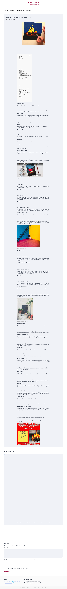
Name (5, 559)
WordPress (45, 587)
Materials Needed (21, 56)
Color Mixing (20, 68)
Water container (22, 61)
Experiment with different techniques (25, 98)
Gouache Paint (8, 15)
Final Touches (20, 93)
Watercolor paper (22, 59)
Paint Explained (34, 3)
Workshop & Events (21, 10)
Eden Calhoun (8, 19)
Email (35, 559)
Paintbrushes (21, 58)
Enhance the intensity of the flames (24, 88)
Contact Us (28, 10)
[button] (30, 55)
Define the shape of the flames (24, 77)
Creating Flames (21, 76)
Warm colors (21, 69)
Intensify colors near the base (24, 79)
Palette (21, 60)
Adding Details (21, 89)
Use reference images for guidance (24, 99)
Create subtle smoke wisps (23, 87)
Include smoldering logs (23, 91)
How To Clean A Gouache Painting (12, 520)
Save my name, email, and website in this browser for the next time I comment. (17, 568)
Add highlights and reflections (24, 78)
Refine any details (22, 95)
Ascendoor (38, 587)
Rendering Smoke (21, 80)
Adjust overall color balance (23, 94)
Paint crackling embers (23, 90)
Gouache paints (22, 57)
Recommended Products (10, 10)
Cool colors (21, 70)
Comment (6, 547)
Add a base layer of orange (23, 74)
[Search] (5, 3)
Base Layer (20, 72)
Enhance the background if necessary (25, 92)
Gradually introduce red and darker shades (25, 75)
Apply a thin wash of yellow (23, 73)
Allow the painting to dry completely (25, 96)
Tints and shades (22, 71)
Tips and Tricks (21, 97)
